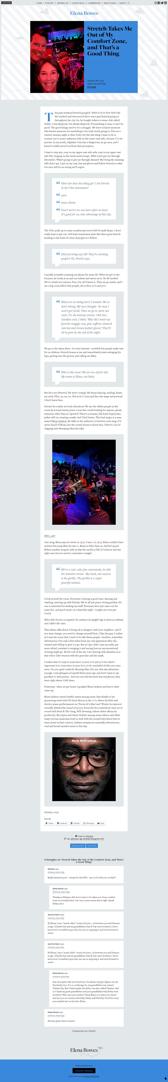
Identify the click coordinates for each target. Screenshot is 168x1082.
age (81, 839)
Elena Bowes (84, 12)
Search (123, 3)
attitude (86, 839)
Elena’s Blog (78, 3)
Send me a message (84, 1070)
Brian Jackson (59, 421)
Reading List (63, 3)
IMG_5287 (49, 536)
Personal (91, 86)
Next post (92, 845)
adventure (75, 839)
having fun (95, 839)
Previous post (78, 845)
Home (39, 3)
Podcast (49, 3)
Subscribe (6, 2)
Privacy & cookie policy (91, 1076)
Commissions (94, 3)
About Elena (110, 3)
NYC (102, 839)
